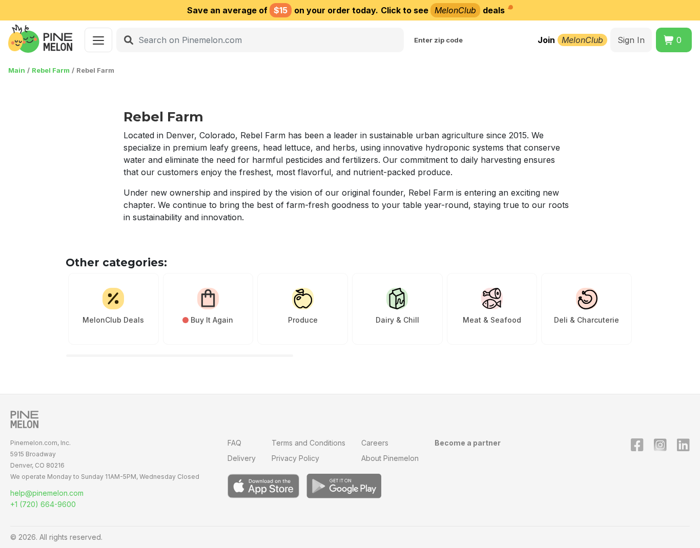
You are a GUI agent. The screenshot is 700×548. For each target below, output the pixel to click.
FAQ (234, 442)
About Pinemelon (390, 458)
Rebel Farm (51, 70)
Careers (374, 442)
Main (16, 70)
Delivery (242, 458)
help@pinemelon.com (47, 493)
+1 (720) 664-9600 (43, 504)
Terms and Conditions (308, 442)
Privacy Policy (295, 458)
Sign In (631, 40)
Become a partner (468, 442)
